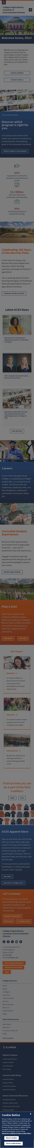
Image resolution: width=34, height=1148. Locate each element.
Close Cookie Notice (13, 1143)
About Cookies (11, 1138)
